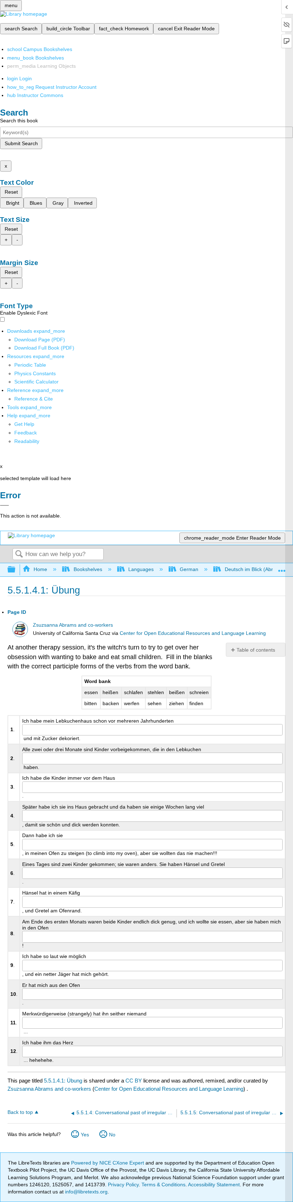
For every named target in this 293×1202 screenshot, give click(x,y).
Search (19, 554)
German (189, 569)
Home (40, 569)
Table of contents (256, 650)
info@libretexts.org (86, 1192)
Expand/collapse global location (282, 567)
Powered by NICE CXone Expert (108, 1163)
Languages (141, 569)
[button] (25, 433)
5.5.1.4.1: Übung (63, 1081)
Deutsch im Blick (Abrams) (254, 569)
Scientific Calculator (36, 381)
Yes (85, 1134)
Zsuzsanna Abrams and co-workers (73, 625)
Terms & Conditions (163, 1184)
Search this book (19, 120)
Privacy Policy (123, 1184)
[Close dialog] (4, 505)
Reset (11, 192)
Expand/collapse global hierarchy (16, 569)
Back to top (20, 1112)
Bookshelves (87, 569)
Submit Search (21, 143)
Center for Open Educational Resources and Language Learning (193, 633)
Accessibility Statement (214, 1184)
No (112, 1134)
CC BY (134, 1081)
